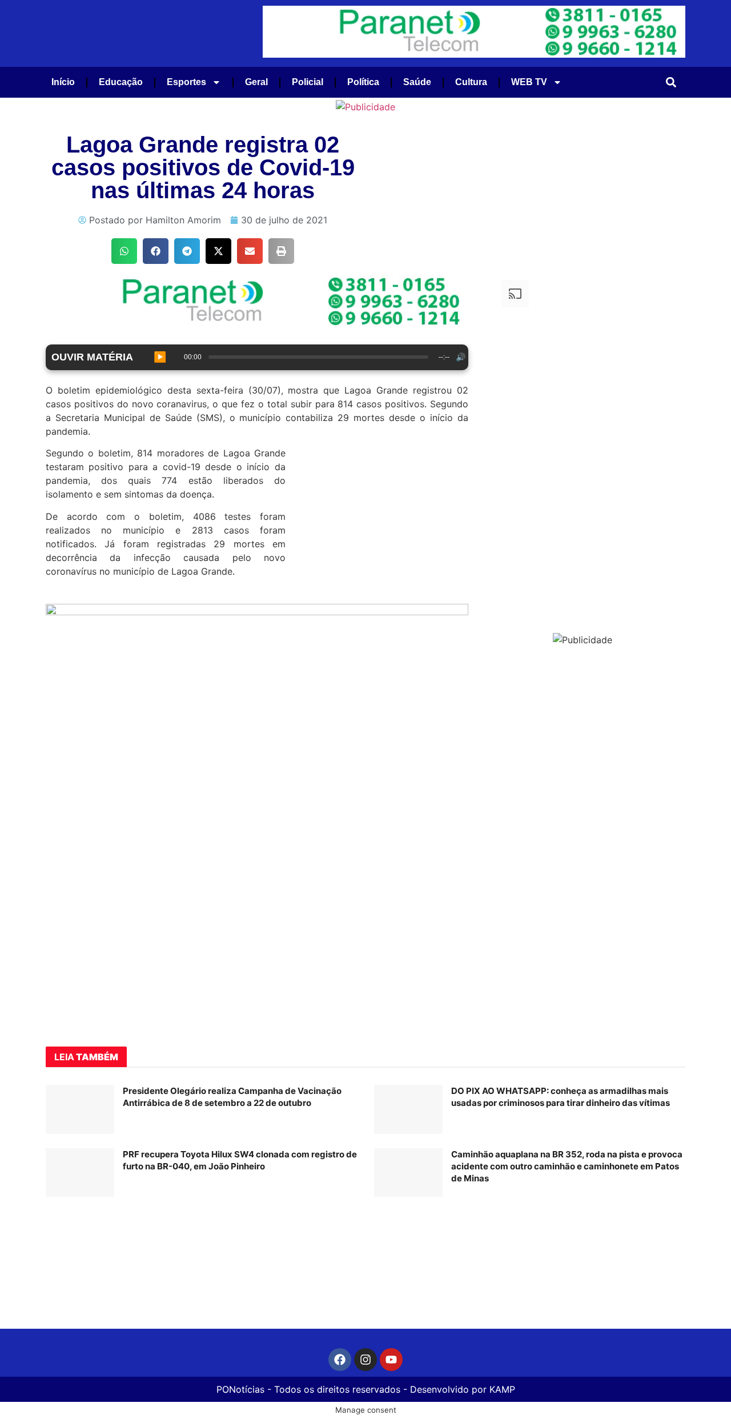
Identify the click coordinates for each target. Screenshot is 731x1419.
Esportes (186, 82)
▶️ (160, 357)
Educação (121, 82)
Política (363, 82)
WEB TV (529, 82)
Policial (307, 82)
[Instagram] (365, 1359)
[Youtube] (391, 1359)
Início (63, 82)
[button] (671, 82)
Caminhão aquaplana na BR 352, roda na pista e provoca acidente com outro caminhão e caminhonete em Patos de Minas (566, 1166)
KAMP (502, 1389)
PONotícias (240, 1389)
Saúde (417, 82)
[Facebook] (339, 1359)
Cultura (471, 82)
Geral (256, 82)
